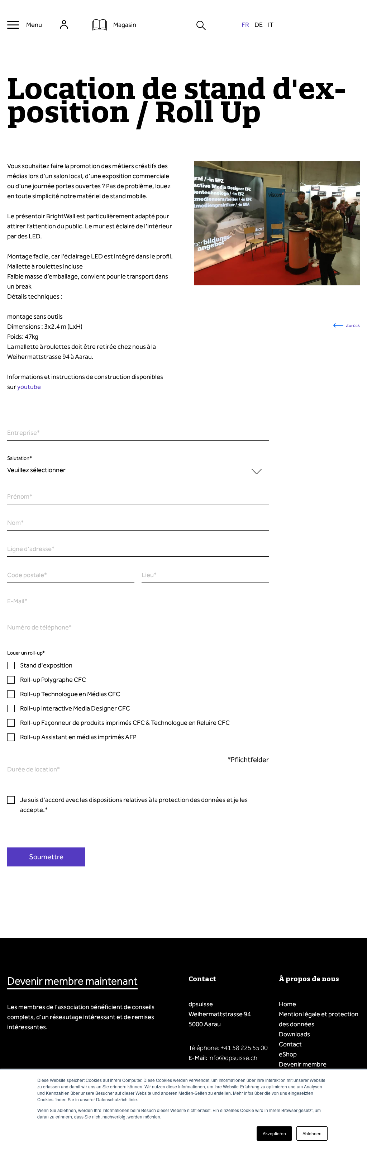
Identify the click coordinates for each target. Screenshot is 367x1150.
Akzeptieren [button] (274, 1133)
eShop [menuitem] (288, 1054)
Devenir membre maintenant (72, 981)
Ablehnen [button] (311, 1133)
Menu (34, 25)
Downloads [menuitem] (294, 1034)
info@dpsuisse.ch (233, 1058)
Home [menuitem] (287, 1004)
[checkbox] (138, 701)
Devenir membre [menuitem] (303, 1064)
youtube (29, 387)
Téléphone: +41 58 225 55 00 (228, 1048)
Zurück (353, 325)
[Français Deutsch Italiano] (257, 25)
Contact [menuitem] (290, 1044)
